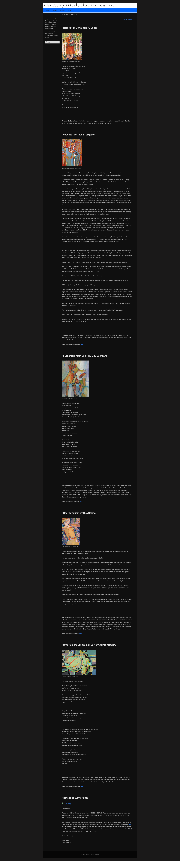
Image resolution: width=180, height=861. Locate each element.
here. (81, 786)
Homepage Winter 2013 (75, 797)
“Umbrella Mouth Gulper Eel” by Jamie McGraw (89, 644)
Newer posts (128, 19)
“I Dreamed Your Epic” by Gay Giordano (85, 355)
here (74, 340)
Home (48, 10)
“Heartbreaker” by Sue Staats (79, 513)
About (55, 10)
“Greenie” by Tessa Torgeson (78, 134)
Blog (69, 10)
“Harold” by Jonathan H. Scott (79, 27)
